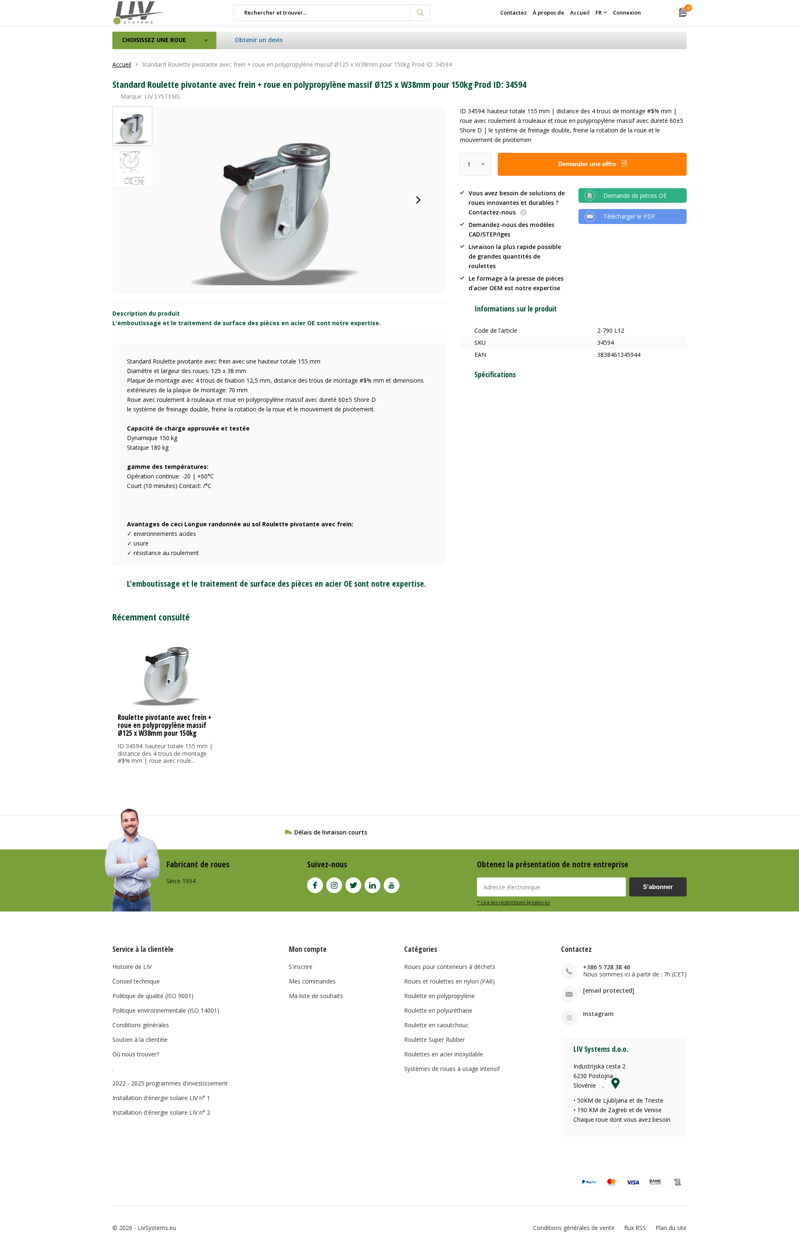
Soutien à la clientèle (140, 1039)
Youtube (392, 885)
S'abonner (658, 886)
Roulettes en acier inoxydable (443, 1054)
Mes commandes (312, 981)
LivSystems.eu (157, 1228)
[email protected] (608, 990)
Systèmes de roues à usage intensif (452, 1069)
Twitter (353, 885)
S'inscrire (301, 967)
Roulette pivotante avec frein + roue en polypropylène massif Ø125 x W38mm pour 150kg (164, 725)
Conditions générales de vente (574, 1228)
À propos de (548, 12)
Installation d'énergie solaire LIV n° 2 (161, 1112)
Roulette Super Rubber (434, 1039)
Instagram (334, 885)
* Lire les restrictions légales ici (513, 902)
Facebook (315, 885)
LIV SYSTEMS (162, 96)
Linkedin (372, 885)
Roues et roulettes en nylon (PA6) (449, 981)
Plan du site (671, 1228)
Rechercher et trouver (420, 12)
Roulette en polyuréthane (438, 1010)
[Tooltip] (523, 213)
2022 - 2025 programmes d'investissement (170, 1083)
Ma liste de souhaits (316, 996)
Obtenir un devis (259, 40)
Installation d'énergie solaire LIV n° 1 (161, 1098)
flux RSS (635, 1228)
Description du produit (146, 313)
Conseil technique (136, 981)
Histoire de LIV (131, 967)
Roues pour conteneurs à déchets (449, 967)
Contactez (513, 12)
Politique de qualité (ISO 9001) (153, 996)
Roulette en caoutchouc (436, 1025)
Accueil (580, 12)
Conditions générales (140, 1025)
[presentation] (418, 200)
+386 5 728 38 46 (606, 967)
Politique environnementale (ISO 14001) (165, 1010)
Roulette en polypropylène (439, 996)
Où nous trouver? (135, 1054)
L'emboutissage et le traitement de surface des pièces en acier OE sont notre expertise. (246, 323)
